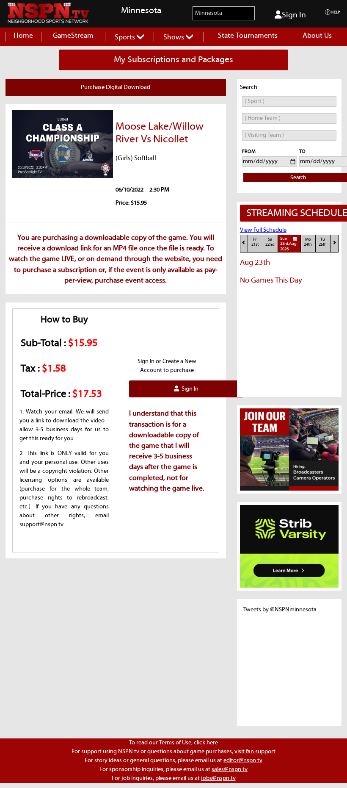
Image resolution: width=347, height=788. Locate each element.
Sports (126, 37)
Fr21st (255, 242)
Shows (174, 37)
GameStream (73, 36)
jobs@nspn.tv (218, 778)
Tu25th (323, 242)
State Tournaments (248, 36)
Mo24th (308, 242)
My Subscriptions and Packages (173, 60)
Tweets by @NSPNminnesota (280, 609)
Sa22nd (270, 242)
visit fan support (254, 751)
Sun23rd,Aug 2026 (288, 244)
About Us (317, 36)
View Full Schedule (263, 230)
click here (206, 742)
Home (23, 36)
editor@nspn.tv (242, 760)
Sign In (294, 15)
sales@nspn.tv (230, 769)
